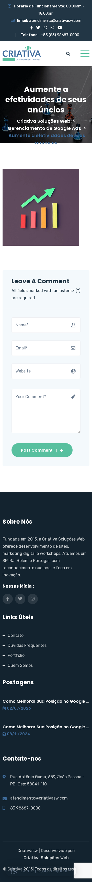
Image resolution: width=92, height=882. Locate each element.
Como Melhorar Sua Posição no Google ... (46, 701)
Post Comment (37, 450)
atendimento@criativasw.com (55, 20)
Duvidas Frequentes (27, 645)
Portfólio (16, 655)
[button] (40, 871)
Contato (16, 635)
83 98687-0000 (25, 808)
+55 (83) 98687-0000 (60, 35)
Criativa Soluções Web (46, 857)
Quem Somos (20, 665)
